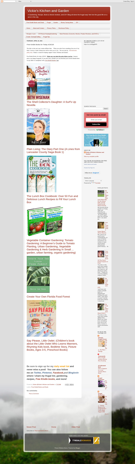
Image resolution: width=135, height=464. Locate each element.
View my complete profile (91, 156)
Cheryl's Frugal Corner (102, 338)
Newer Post (31, 427)
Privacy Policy (51, 28)
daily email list (62, 366)
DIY (77, 22)
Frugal (49, 22)
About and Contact (38, 28)
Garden (55, 22)
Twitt (36, 372)
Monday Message (106, 384)
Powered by (91, 130)
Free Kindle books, (45, 379)
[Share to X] (69, 385)
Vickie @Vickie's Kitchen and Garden (95, 153)
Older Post (76, 427)
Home (28, 28)
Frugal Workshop (101, 394)
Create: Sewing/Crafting (33, 37)
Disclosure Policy (63, 28)
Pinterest (47, 372)
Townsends (101, 356)
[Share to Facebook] (71, 385)
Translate (97, 183)
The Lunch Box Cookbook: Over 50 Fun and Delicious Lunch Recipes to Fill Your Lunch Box (52, 199)
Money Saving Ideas (67, 22)
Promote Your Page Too (89, 167)
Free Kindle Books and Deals (35, 22)
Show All (106, 413)
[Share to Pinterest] (73, 385)
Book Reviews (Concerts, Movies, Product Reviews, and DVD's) (79, 34)
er (40, 372)
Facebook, (58, 372)
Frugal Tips (46, 37)
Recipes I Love (31, 34)
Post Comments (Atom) (41, 430)
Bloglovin (73, 372)
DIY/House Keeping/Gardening (47, 34)
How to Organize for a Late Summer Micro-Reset (102, 371)
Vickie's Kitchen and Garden (48, 11)
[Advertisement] (53, 411)
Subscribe (96, 124)
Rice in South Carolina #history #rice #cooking (102, 359)
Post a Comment (34, 393)
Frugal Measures (101, 378)
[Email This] (66, 385)
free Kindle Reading (50, 60)
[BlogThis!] (68, 385)
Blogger (78, 448)
